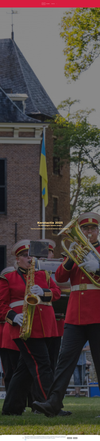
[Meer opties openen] (57, 4)
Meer (25, 439)
